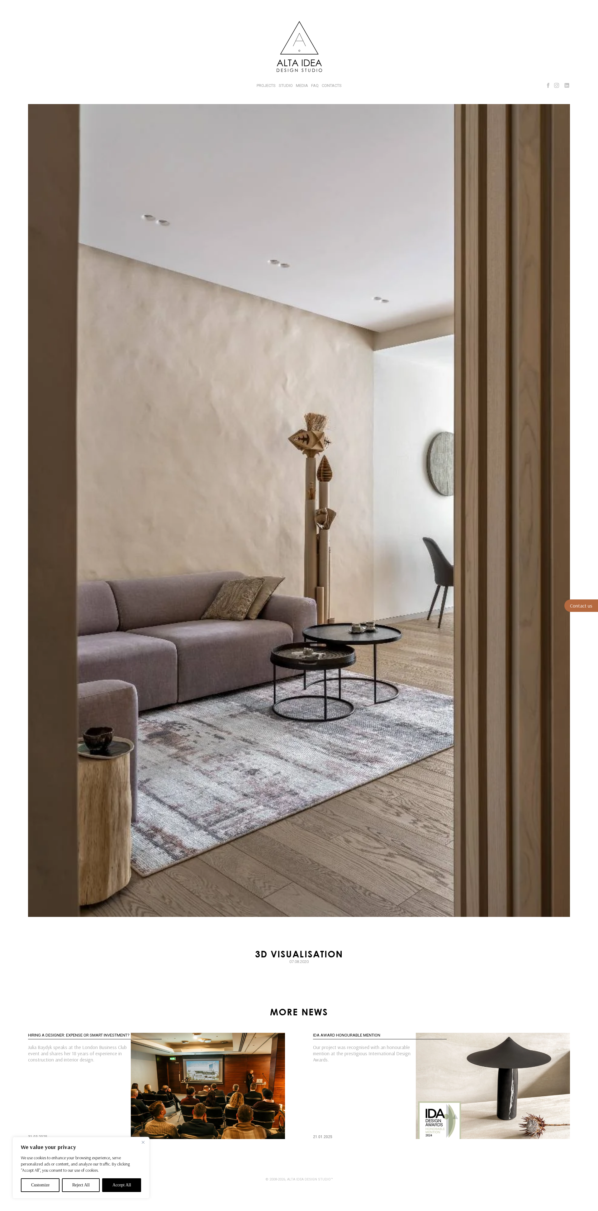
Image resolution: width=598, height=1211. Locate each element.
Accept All (121, 1185)
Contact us (581, 606)
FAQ (315, 85)
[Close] (143, 1142)
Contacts (332, 85)
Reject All (81, 1185)
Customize (40, 1185)
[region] (81, 1168)
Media (302, 85)
